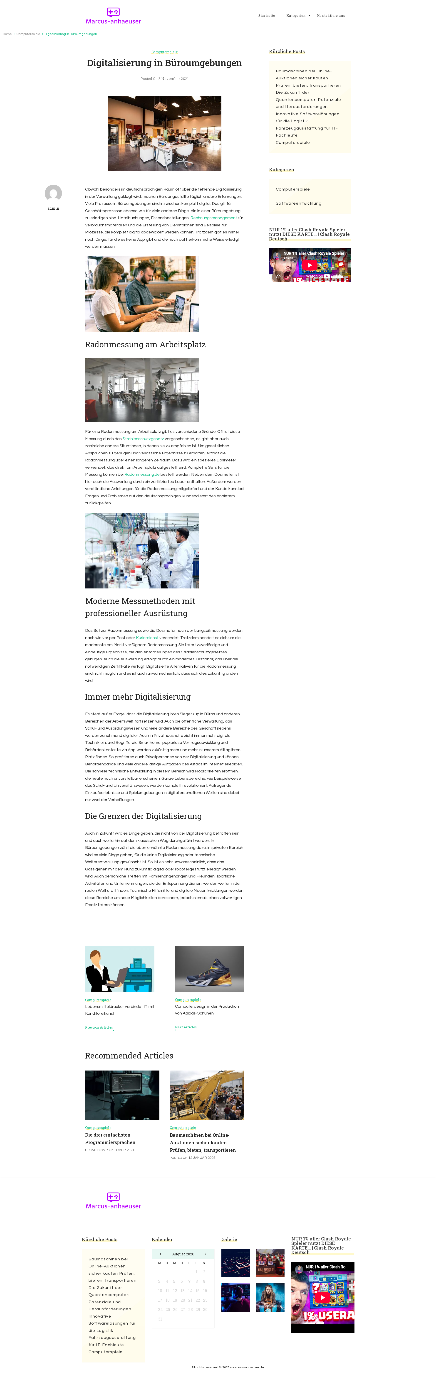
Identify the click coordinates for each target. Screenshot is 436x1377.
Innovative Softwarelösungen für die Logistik (307, 117)
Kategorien (296, 15)
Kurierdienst (147, 638)
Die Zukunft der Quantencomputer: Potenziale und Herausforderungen (308, 99)
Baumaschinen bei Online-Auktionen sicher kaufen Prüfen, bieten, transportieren (203, 1142)
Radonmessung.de (142, 474)
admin (53, 208)
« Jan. (161, 1254)
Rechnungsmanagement (214, 218)
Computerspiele (165, 52)
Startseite (266, 15)
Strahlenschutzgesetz (143, 439)
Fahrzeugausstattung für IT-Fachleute (307, 132)
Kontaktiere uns (331, 15)
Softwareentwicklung (299, 203)
